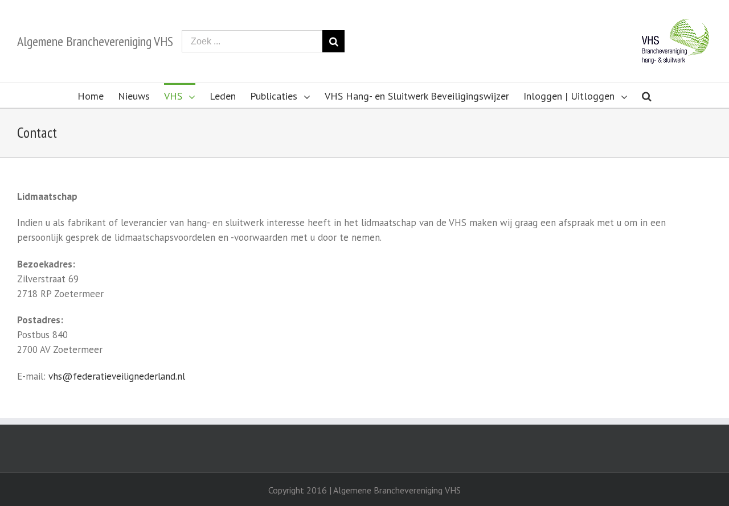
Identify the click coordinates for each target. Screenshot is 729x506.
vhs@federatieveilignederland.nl (116, 376)
